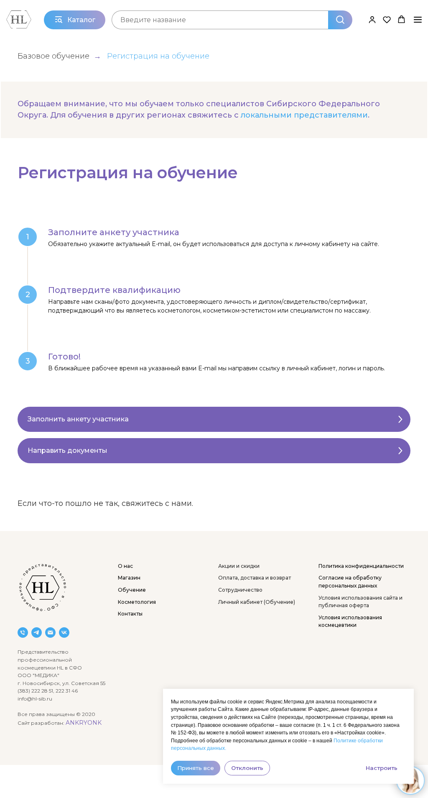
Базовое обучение (53, 56)
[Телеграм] (36, 632)
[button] (372, 19)
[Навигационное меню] (418, 20)
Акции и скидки (239, 566)
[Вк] (64, 632)
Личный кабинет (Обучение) (256, 602)
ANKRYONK (84, 722)
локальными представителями (304, 115)
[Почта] (50, 632)
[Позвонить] (23, 632)
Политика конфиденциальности (361, 566)
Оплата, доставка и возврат (254, 578)
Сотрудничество (240, 590)
